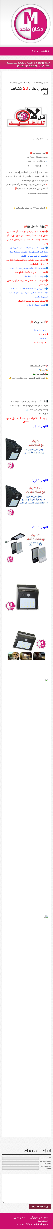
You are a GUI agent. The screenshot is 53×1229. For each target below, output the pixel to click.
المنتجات (45, 51)
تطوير (36, 1217)
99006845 (35, 366)
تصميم (44, 1217)
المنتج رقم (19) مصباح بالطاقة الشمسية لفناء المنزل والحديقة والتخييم (28, 64)
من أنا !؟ (35, 51)
